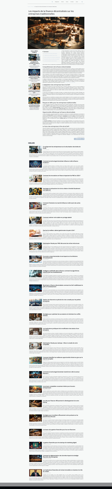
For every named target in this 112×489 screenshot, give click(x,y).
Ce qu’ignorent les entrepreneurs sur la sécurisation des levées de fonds (34, 63)
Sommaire (46, 51)
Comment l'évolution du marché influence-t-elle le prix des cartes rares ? (61, 203)
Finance (67, 1)
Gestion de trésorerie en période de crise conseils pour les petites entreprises (62, 300)
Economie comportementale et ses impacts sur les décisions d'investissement (60, 257)
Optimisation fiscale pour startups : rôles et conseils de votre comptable (60, 343)
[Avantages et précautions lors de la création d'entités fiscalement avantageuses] (34, 100)
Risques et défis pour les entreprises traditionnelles (52, 57)
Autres (77, 1)
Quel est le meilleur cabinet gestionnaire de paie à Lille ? (59, 230)
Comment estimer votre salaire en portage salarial (57, 217)
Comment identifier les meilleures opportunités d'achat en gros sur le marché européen (63, 358)
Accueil (29, 6)
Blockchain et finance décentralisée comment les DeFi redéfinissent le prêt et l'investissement (63, 285)
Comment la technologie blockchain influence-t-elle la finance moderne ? (34, 77)
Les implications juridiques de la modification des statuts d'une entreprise (61, 329)
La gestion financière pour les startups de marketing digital (59, 442)
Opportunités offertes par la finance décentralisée (51, 59)
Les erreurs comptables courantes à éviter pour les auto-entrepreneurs (59, 387)
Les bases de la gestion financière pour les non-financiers (59, 429)
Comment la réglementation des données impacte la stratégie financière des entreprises (60, 456)
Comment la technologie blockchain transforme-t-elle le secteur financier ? (61, 372)
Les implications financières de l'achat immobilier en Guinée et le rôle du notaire (62, 470)
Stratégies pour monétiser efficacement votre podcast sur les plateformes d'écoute (60, 415)
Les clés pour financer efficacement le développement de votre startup (61, 401)
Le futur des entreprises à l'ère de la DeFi (50, 60)
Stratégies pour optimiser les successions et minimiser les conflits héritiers (61, 314)
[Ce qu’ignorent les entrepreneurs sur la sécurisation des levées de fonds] (34, 57)
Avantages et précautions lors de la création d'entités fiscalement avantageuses (34, 105)
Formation (72, 1)
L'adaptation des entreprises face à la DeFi (50, 55)
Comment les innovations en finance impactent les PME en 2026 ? (34, 91)
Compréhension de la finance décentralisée (50, 53)
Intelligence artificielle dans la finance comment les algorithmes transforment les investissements (61, 271)
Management (57, 1)
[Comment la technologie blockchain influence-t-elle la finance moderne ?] (34, 72)
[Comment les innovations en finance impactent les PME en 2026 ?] (34, 86)
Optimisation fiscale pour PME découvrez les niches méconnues (61, 243)
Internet (62, 1)
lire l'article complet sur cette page (70, 82)
